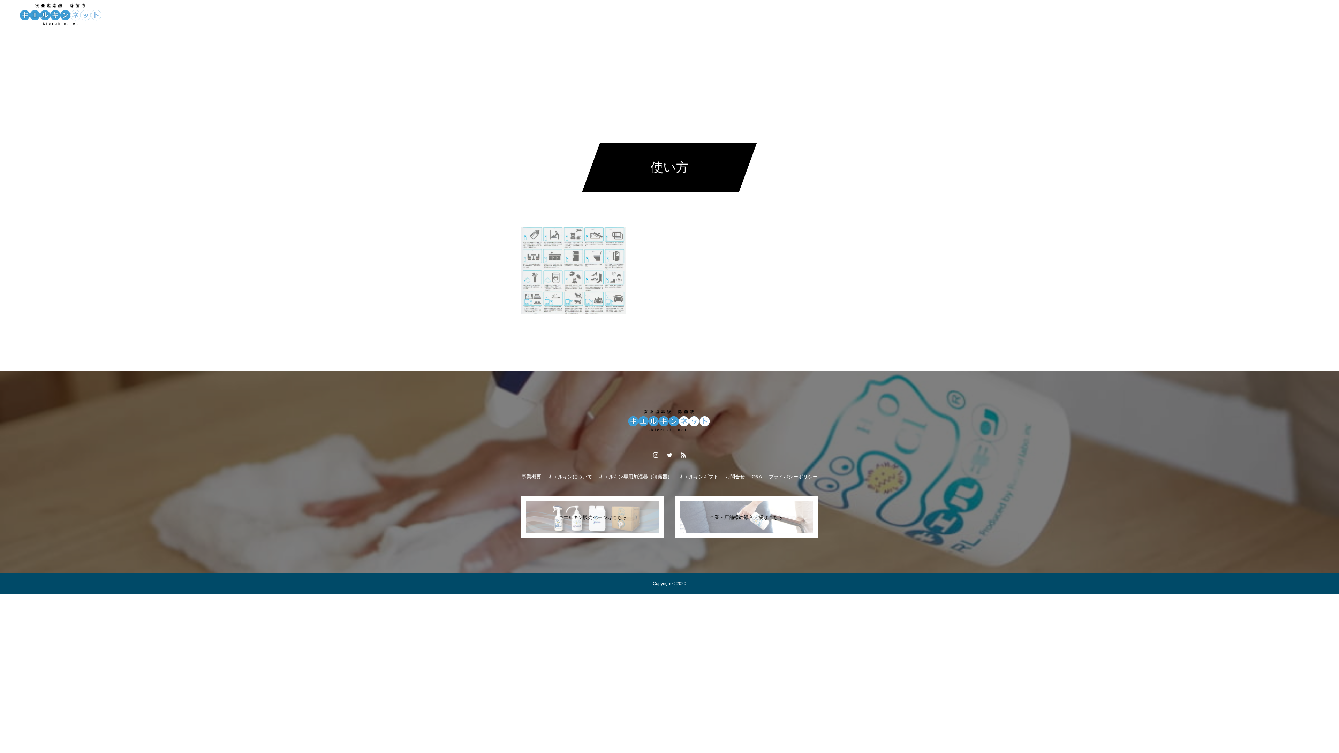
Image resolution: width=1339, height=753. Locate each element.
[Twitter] (669, 454)
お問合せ (776, 14)
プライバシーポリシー (793, 476)
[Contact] (1305, 13)
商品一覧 (630, 14)
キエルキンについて (585, 14)
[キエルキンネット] (61, 14)
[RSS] (1318, 13)
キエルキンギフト (673, 14)
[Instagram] (1280, 13)
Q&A (805, 14)
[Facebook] (1292, 13)
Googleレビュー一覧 (729, 14)
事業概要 (539, 14)
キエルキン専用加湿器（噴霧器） (635, 476)
